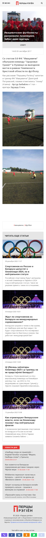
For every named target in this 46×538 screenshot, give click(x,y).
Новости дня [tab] (11, 447)
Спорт (23, 45)
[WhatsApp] (34, 535)
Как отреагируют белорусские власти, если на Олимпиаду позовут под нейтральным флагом (21, 421)
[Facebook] (12, 535)
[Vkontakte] (19, 535)
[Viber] (4, 535)
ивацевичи (19, 225)
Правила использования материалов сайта (26, 522)
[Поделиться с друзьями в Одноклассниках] (26, 535)
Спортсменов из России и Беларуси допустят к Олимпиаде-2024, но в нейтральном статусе (19, 270)
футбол (29, 225)
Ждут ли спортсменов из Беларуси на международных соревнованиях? (21, 319)
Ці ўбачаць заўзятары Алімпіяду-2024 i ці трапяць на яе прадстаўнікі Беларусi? (21, 370)
